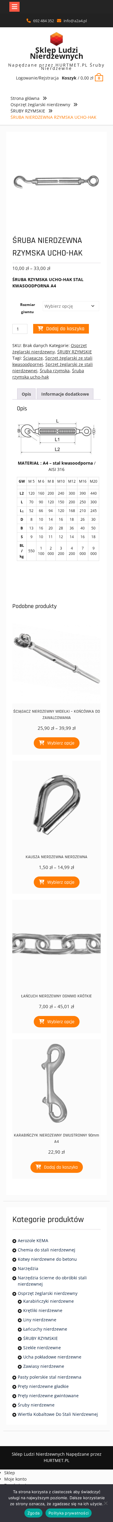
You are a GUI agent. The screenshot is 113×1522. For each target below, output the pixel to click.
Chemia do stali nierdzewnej (46, 1250)
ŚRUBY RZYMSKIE (28, 111)
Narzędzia (28, 1268)
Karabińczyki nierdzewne (48, 1301)
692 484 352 (43, 20)
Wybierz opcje (60, 743)
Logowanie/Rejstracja (37, 78)
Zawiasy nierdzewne (43, 1366)
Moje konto (15, 1479)
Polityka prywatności (69, 1513)
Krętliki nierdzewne (42, 1310)
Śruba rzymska (55, 370)
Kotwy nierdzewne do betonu (47, 1259)
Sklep (9, 1473)
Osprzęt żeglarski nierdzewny (40, 104)
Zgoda (33, 1513)
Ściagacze (33, 358)
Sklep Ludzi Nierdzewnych (56, 53)
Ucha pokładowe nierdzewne (52, 1357)
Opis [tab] (26, 394)
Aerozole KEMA (33, 1240)
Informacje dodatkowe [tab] (65, 394)
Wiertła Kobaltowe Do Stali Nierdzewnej (58, 1414)
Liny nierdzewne (39, 1320)
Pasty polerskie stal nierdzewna (49, 1377)
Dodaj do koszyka (65, 328)
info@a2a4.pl (75, 20)
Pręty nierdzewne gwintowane (48, 1395)
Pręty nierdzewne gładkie (43, 1386)
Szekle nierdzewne (42, 1347)
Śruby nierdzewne (36, 1405)
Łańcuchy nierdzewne (45, 1329)
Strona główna (25, 98)
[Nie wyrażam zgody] (105, 1503)
